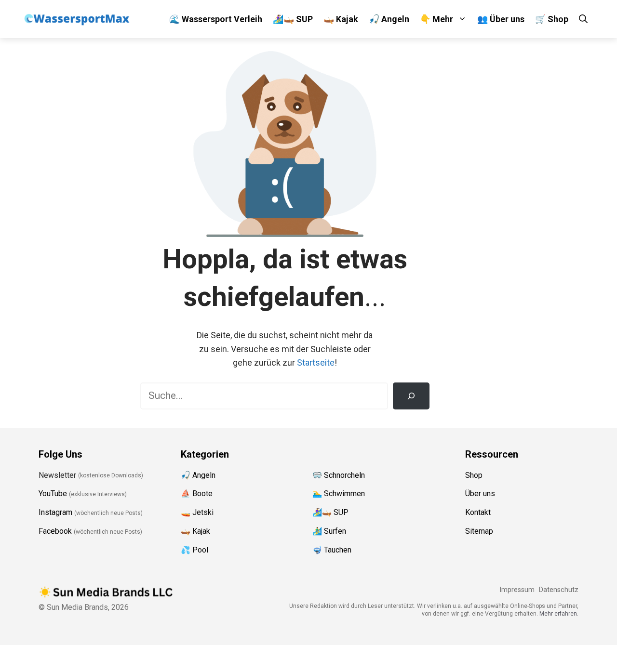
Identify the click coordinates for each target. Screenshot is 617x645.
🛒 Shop (551, 19)
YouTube (53, 493)
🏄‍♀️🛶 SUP (293, 19)
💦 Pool (194, 549)
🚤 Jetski (197, 512)
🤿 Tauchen (331, 549)
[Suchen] (411, 395)
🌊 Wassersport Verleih (215, 19)
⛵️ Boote (197, 493)
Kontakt (478, 512)
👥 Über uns (500, 19)
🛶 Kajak (340, 19)
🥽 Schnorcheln (338, 475)
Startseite (316, 362)
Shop (474, 475)
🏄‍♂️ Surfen (329, 531)
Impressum (517, 590)
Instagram (55, 512)
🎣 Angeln (389, 19)
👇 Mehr (436, 19)
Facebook (55, 531)
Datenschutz (558, 590)
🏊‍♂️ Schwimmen (338, 493)
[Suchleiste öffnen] (583, 19)
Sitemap (479, 531)
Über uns (480, 493)
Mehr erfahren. (558, 613)
